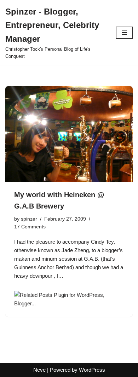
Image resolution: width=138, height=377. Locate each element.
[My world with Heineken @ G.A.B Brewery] (69, 134)
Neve (39, 370)
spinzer (29, 219)
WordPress (92, 370)
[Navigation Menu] (124, 33)
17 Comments (30, 226)
